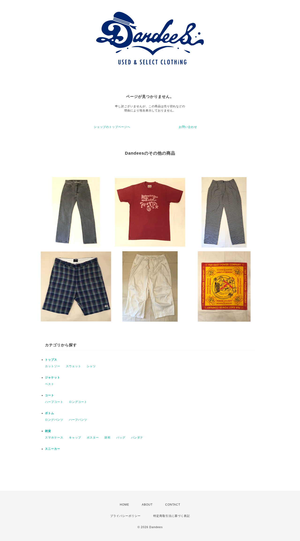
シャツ (91, 366)
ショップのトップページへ (112, 127)
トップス (51, 359)
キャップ (75, 437)
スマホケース (54, 437)
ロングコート (78, 402)
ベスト (49, 384)
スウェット (73, 366)
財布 (108, 437)
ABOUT (147, 504)
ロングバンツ (54, 419)
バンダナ (137, 437)
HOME (124, 504)
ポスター (93, 437)
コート (49, 395)
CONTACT (172, 504)
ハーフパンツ (78, 419)
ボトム (49, 413)
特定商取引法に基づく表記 (171, 516)
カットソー (52, 366)
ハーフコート (54, 402)
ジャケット (52, 377)
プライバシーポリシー (125, 516)
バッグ (120, 437)
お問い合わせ (188, 127)
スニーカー (52, 448)
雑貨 (48, 431)
